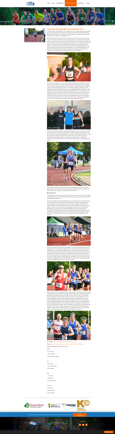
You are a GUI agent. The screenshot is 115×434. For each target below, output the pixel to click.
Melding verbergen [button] (109, 431)
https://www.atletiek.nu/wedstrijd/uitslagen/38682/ (64, 341)
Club (53, 3)
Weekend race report (71, 3)
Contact (88, 3)
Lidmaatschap (60, 3)
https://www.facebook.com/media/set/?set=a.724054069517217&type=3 (68, 344)
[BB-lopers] (30, 3)
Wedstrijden (80, 3)
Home (48, 3)
